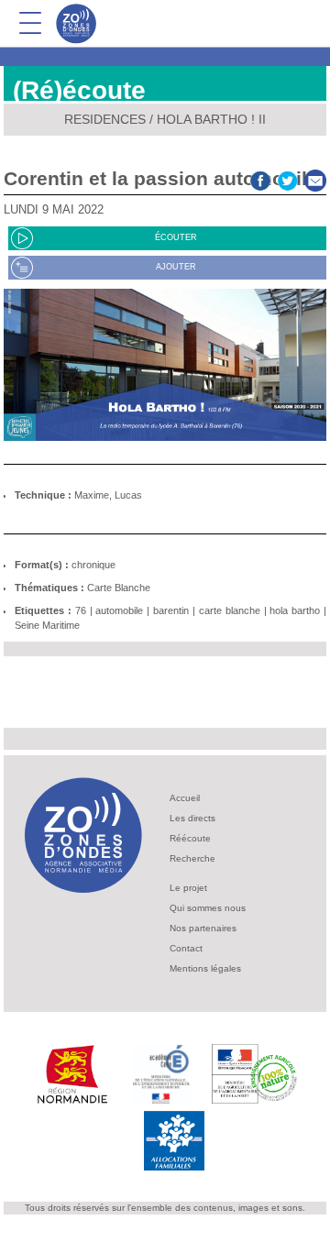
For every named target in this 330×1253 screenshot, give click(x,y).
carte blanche (229, 610)
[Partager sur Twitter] (288, 178)
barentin (171, 610)
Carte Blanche (118, 587)
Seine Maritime (47, 625)
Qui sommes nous (208, 908)
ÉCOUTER (176, 237)
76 (80, 610)
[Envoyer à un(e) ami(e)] (315, 178)
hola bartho (295, 610)
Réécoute (190, 838)
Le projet (188, 888)
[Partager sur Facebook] (260, 178)
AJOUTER (176, 266)
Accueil (185, 798)
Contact (186, 948)
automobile (119, 610)
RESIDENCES (105, 119)
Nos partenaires (203, 928)
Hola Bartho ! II (211, 119)
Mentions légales (205, 968)
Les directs (192, 818)
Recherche (192, 858)
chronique (94, 564)
